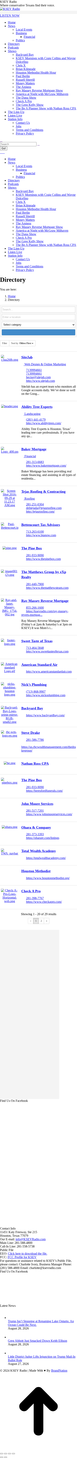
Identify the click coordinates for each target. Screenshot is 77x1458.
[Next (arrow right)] (5, 1457)
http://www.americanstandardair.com (49, 671)
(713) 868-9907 (36, 691)
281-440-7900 (35, 584)
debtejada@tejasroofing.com (44, 508)
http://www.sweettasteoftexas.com (47, 651)
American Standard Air (39, 665)
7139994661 (34, 370)
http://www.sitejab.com (40, 380)
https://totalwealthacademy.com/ (46, 858)
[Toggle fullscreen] (9, 1453)
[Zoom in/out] (13, 1453)
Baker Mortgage (33, 449)
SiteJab (27, 357)
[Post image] (12, 1317)
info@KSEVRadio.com (31, 1239)
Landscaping (32, 413)
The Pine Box (31, 548)
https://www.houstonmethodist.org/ (48, 878)
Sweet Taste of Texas (37, 641)
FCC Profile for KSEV (22, 1257)
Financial (30, 456)
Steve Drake (30, 733)
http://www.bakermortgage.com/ (46, 465)
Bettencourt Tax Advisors (40, 525)
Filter (4, 343)
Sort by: (21, 343)
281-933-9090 (35, 555)
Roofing (29, 498)
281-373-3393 (35, 834)
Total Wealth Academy (38, 851)
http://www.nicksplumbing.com (45, 695)
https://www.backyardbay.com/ (45, 715)
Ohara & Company (36, 827)
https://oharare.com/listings (42, 838)
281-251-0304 (35, 504)
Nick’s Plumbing (34, 685)
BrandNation (59, 1370)
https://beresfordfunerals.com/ (44, 790)
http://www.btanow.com (41, 535)
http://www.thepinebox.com (43, 559)
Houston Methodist (36, 871)
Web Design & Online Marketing (45, 364)
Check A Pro (31, 891)
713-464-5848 (35, 648)
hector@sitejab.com (38, 377)
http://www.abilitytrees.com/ (43, 423)
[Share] (5, 1453)
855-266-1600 (35, 607)
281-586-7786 (35, 739)
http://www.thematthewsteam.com (47, 587)
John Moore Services (37, 804)
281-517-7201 (35, 810)
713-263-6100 (35, 531)
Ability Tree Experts (37, 407)
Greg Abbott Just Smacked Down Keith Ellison (37, 1340)
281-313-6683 (35, 462)
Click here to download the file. (27, 1253)
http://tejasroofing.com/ (40, 511)
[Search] (38, 144)
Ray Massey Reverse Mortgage (45, 601)
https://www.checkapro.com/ (44, 901)
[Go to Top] (38, 1449)
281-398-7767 (35, 898)
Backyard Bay (32, 708)
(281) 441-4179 (36, 419)
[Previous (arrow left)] (1, 1457)
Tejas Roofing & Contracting (43, 491)
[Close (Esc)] (1, 1453)
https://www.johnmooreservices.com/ (49, 814)
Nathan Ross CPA (35, 764)
